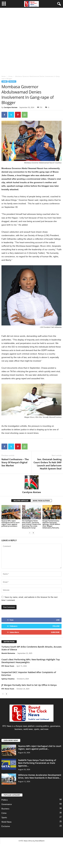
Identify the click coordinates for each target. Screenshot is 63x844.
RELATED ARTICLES (21, 500)
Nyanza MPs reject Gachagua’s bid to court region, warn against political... (39, 747)
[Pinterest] (18, 115)
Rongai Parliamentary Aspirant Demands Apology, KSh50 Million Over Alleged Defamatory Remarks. (51, 524)
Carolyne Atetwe (10, 107)
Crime (10, 76)
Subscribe (55, 632)
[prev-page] (29, 532)
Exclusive (26, 518)
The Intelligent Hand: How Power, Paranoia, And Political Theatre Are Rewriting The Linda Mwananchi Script (31, 524)
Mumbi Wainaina (8, 653)
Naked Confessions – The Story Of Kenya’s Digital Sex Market (15, 462)
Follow (56, 626)
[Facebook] (4, 115)
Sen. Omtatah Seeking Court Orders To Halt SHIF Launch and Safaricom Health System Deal (48, 464)
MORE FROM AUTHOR (41, 500)
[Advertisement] (31, 40)
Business (5, 809)
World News (6, 822)
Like (57, 620)
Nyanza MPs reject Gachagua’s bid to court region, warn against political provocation (10, 523)
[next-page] (33, 532)
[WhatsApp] (25, 115)
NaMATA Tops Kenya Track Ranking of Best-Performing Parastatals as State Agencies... (37, 763)
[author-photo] (31, 482)
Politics (12, 81)
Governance (6, 804)
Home (3, 76)
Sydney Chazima (8, 679)
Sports (4, 817)
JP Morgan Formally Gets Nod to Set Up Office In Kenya (29, 685)
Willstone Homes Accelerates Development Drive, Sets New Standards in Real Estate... (39, 776)
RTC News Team (7, 666)
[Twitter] (11, 115)
